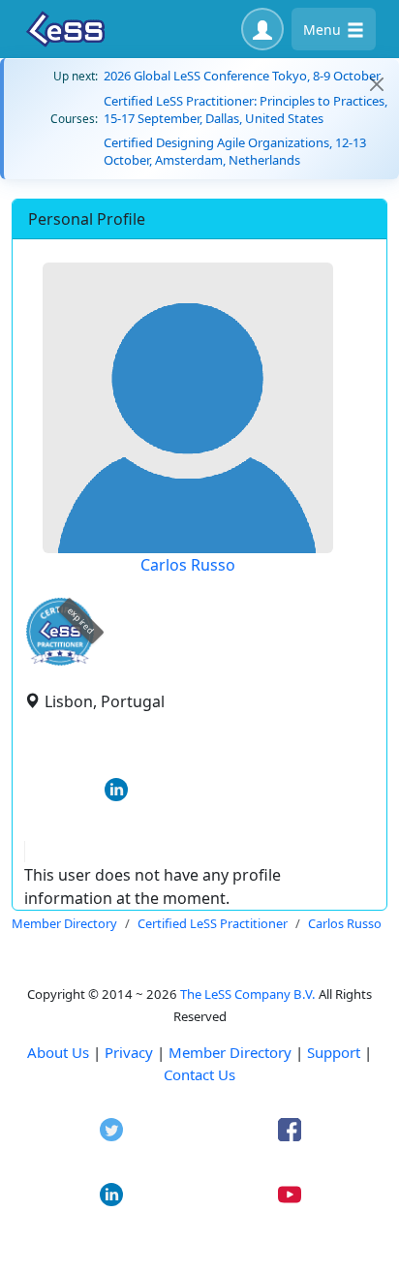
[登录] (262, 29)
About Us (58, 1052)
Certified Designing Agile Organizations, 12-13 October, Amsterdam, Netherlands (235, 151)
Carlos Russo (187, 564)
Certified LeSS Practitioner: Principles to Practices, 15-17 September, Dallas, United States (245, 109)
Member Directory (230, 1052)
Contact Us (199, 1074)
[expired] (60, 662)
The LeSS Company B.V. (248, 994)
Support (333, 1052)
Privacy (129, 1052)
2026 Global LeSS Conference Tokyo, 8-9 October (242, 75)
